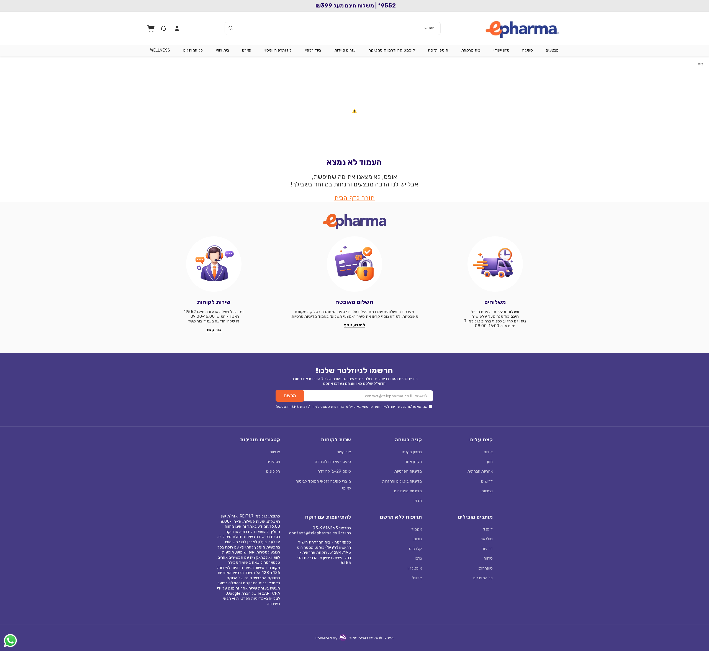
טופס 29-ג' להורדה (334, 471)
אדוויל (417, 578)
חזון (490, 461)
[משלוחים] (495, 264)
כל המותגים (483, 578)
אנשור (275, 452)
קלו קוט (415, 548)
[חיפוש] (231, 28)
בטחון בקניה (412, 452)
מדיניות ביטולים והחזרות (402, 481)
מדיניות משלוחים (408, 491)
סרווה (488, 558)
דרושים (487, 481)
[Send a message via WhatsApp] (10, 640)
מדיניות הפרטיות (408, 471)
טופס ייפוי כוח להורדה (333, 461)
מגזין (418, 500)
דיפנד (488, 529)
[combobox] (332, 28)
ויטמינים (273, 461)
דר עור (487, 548)
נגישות (487, 491)
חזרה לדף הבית (354, 198)
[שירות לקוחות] (214, 264)
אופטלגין (415, 568)
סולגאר (487, 539)
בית (700, 64)
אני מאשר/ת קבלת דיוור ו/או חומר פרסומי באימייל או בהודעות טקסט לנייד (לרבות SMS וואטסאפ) (352, 407)
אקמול (416, 529)
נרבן (418, 558)
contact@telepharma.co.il (314, 533)
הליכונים (273, 471)
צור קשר (344, 452)
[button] (552, 50)
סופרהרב (486, 568)
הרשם (290, 395)
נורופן (417, 539)
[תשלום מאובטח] (354, 264)
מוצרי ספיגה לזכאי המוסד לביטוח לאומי (323, 485)
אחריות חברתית (480, 471)
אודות (488, 452)
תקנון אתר (413, 461)
